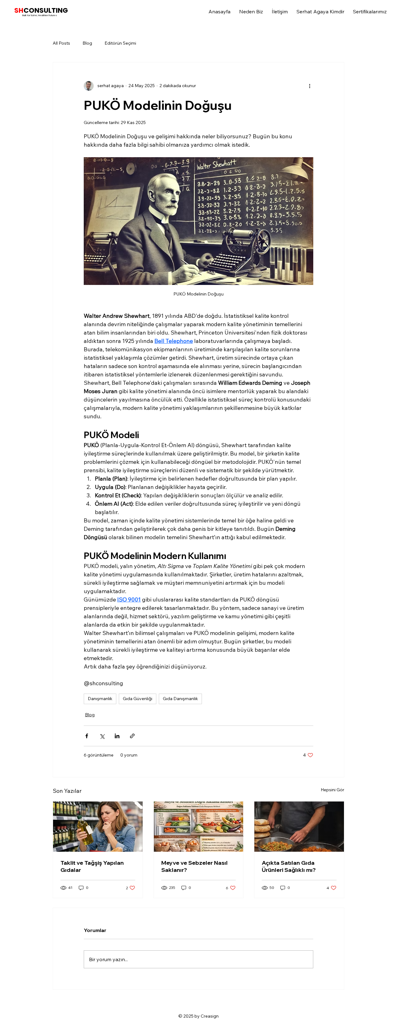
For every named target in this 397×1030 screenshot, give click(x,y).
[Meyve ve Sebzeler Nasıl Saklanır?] (198, 826)
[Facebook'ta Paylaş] (87, 736)
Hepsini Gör (332, 789)
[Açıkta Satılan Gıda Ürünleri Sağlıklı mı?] (299, 826)
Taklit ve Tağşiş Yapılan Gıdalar (92, 866)
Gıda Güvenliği (137, 698)
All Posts (61, 43)
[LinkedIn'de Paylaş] (117, 736)
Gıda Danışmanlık (180, 698)
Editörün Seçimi (120, 43)
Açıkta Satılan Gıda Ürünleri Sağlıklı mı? (289, 866)
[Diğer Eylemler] (309, 86)
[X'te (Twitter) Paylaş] (102, 736)
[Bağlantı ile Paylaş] (132, 736)
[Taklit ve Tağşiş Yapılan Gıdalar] (98, 826)
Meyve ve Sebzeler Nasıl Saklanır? (194, 866)
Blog (87, 43)
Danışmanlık (100, 698)
